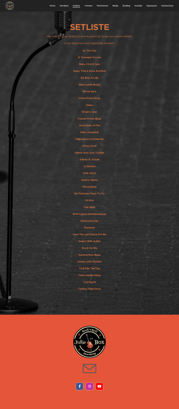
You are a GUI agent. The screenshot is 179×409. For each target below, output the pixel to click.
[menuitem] (53, 5)
